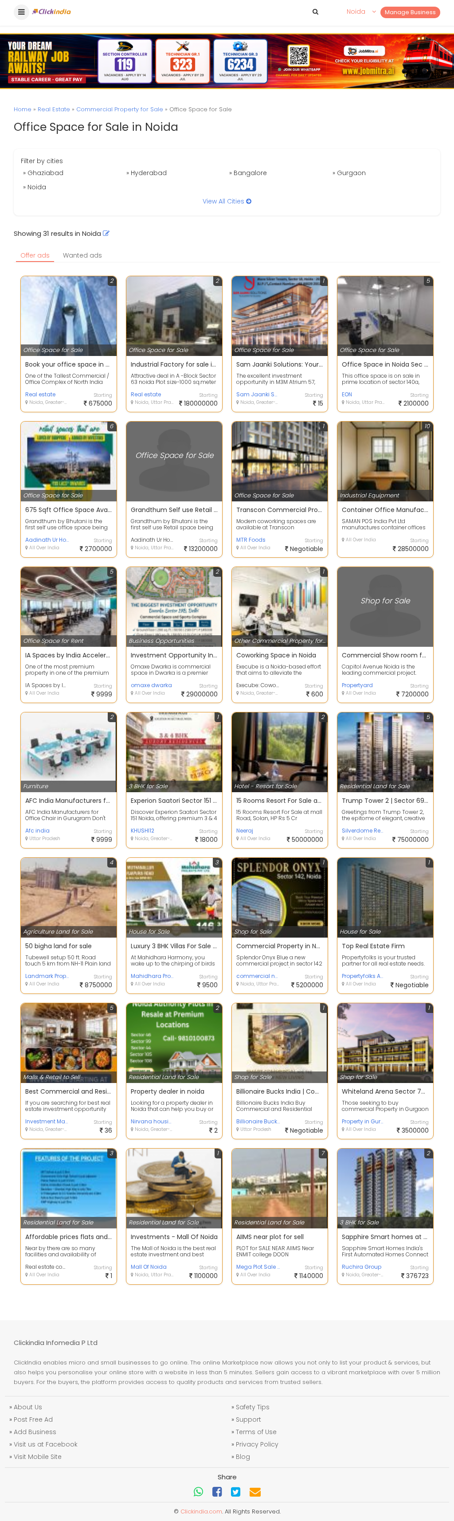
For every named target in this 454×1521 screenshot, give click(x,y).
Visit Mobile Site (38, 1456)
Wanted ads (82, 255)
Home (22, 109)
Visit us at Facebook (46, 1444)
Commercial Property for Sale (119, 109)
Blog (243, 1456)
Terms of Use (256, 1431)
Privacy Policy (257, 1444)
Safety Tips (253, 1407)
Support (248, 1419)
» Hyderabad (146, 172)
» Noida (34, 187)
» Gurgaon (349, 172)
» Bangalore (248, 172)
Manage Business (410, 12)
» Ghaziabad (43, 172)
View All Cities (224, 201)
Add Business (35, 1431)
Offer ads (35, 255)
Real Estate (54, 109)
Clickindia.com (201, 1511)
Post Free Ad (33, 1419)
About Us (28, 1407)
